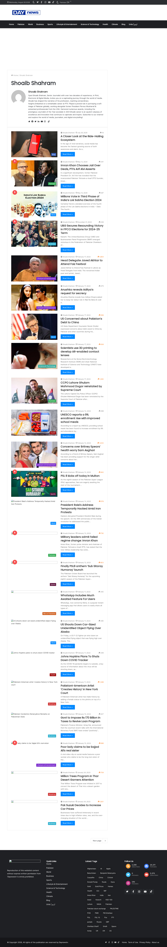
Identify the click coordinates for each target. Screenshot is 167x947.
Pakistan (21, 24)
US (110, 931)
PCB (89, 913)
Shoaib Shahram (38, 91)
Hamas (110, 886)
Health (105, 24)
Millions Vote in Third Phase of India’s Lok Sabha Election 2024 (81, 198)
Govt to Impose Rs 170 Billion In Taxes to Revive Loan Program (80, 719)
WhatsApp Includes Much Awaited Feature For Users (78, 597)
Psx (105, 917)
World (30, 24)
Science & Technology (90, 24)
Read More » (68, 154)
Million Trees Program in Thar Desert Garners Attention (80, 778)
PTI (112, 917)
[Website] (29, 121)
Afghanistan (91, 869)
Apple (108, 869)
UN (104, 931)
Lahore (89, 904)
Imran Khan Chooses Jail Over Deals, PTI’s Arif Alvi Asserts (80, 167)
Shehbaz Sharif (93, 926)
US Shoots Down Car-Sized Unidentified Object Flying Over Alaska (81, 628)
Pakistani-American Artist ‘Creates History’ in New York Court (79, 689)
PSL (88, 917)
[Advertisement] (83, 47)
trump (89, 931)
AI (101, 869)
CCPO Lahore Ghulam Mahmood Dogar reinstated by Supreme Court (81, 386)
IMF (105, 891)
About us (155, 942)
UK (97, 931)
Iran (109, 895)
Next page (97, 841)
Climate (115, 24)
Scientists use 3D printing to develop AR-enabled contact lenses (80, 351)
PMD (97, 913)
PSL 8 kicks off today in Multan (80, 476)
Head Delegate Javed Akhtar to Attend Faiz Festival (82, 262)
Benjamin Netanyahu (108, 873)
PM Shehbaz (107, 913)
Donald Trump (92, 882)
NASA (99, 904)
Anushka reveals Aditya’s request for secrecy (77, 291)
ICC (98, 891)
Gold (89, 886)
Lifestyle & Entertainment (66, 24)
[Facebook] (33, 121)
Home (11, 24)
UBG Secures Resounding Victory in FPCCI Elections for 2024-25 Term (82, 229)
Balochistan (91, 873)
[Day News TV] (26, 12)
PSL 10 (97, 917)
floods (104, 882)
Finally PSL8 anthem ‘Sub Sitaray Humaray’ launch (82, 568)
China (101, 877)
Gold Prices (99, 886)
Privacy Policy (144, 942)
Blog (123, 24)
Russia (99, 922)
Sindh (105, 926)
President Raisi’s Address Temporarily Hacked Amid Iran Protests (81, 508)
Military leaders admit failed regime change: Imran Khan (79, 538)
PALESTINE (114, 909)
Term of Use (133, 942)
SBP (107, 922)
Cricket (110, 877)
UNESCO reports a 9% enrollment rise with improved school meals (80, 418)
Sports (50, 24)
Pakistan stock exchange (96, 909)
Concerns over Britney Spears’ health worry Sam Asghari (80, 448)
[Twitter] (36, 121)
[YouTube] (42, 121)
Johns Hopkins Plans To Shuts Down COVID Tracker (80, 658)
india (101, 895)
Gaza (113, 882)
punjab (89, 922)
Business (40, 24)
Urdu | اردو (133, 24)
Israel (89, 900)
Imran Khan (91, 895)
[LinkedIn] (39, 121)
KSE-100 (109, 900)
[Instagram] (45, 121)
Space (114, 926)
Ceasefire (90, 877)
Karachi (98, 900)
